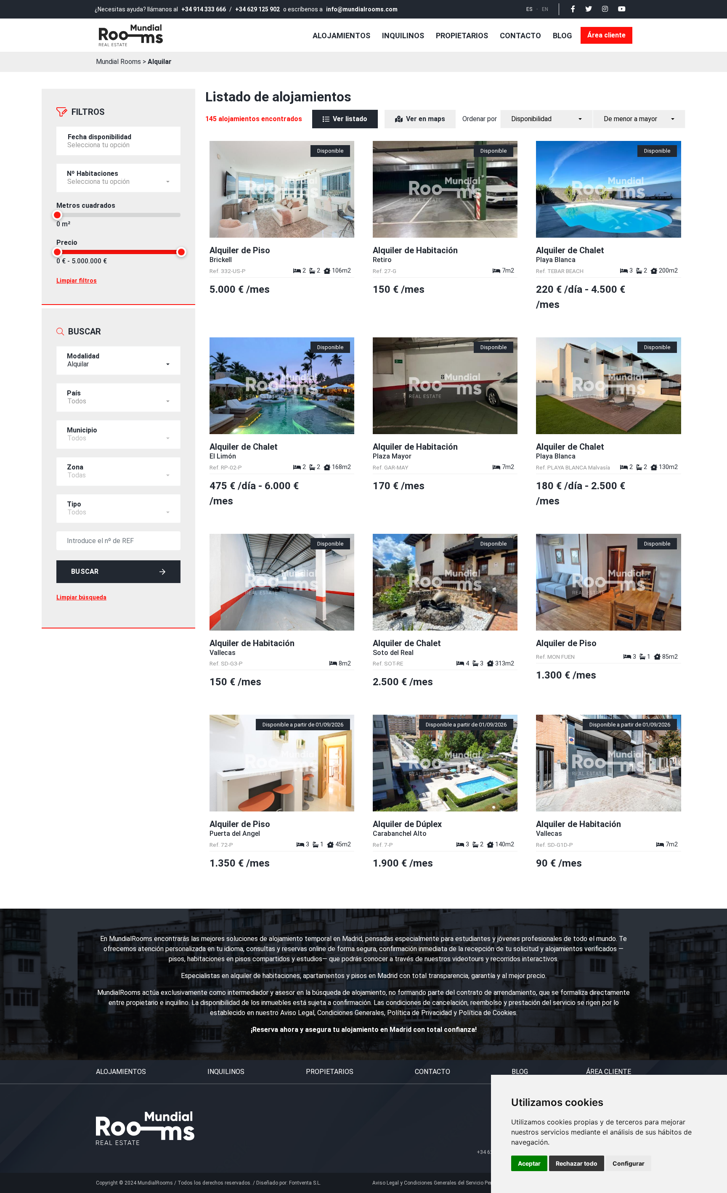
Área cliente (606, 35)
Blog (562, 35)
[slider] (57, 215)
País (74, 393)
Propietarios (462, 35)
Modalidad (83, 356)
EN (545, 9)
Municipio (82, 430)
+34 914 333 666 (203, 9)
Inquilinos (403, 35)
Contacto (520, 35)
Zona (75, 467)
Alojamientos (341, 35)
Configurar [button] (629, 1163)
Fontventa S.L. (305, 1183)
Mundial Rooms (118, 62)
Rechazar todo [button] (576, 1163)
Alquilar (160, 62)
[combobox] (118, 178)
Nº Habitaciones (92, 174)
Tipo (74, 504)
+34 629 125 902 (257, 9)
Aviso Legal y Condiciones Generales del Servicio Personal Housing (448, 1183)
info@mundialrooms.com (362, 9)
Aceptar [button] (529, 1163)
